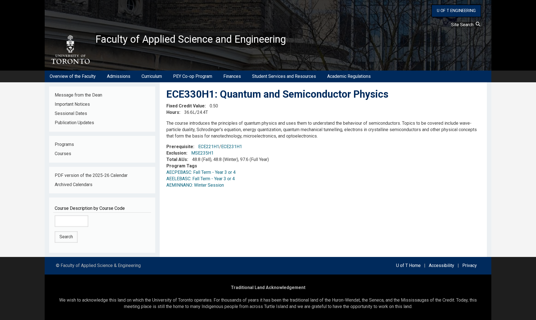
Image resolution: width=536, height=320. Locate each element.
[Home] (70, 49)
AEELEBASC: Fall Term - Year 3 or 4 (200, 178)
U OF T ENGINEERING (456, 10)
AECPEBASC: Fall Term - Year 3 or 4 (201, 172)
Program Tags (181, 166)
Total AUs (176, 159)
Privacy (469, 265)
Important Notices (72, 104)
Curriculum (152, 76)
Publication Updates (74, 122)
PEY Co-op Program (192, 76)
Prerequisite (179, 146)
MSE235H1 (202, 153)
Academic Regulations (349, 76)
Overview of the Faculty (73, 76)
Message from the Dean (78, 95)
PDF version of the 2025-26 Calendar (91, 175)
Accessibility (441, 265)
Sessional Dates (71, 113)
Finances (232, 76)
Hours (172, 112)
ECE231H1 (231, 146)
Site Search (463, 24)
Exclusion (176, 153)
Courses (63, 153)
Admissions (118, 76)
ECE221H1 (208, 146)
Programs (64, 144)
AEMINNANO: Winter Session (195, 185)
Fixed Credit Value (185, 106)
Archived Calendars (73, 184)
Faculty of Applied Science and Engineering (190, 39)
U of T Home (408, 265)
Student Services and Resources (284, 76)
